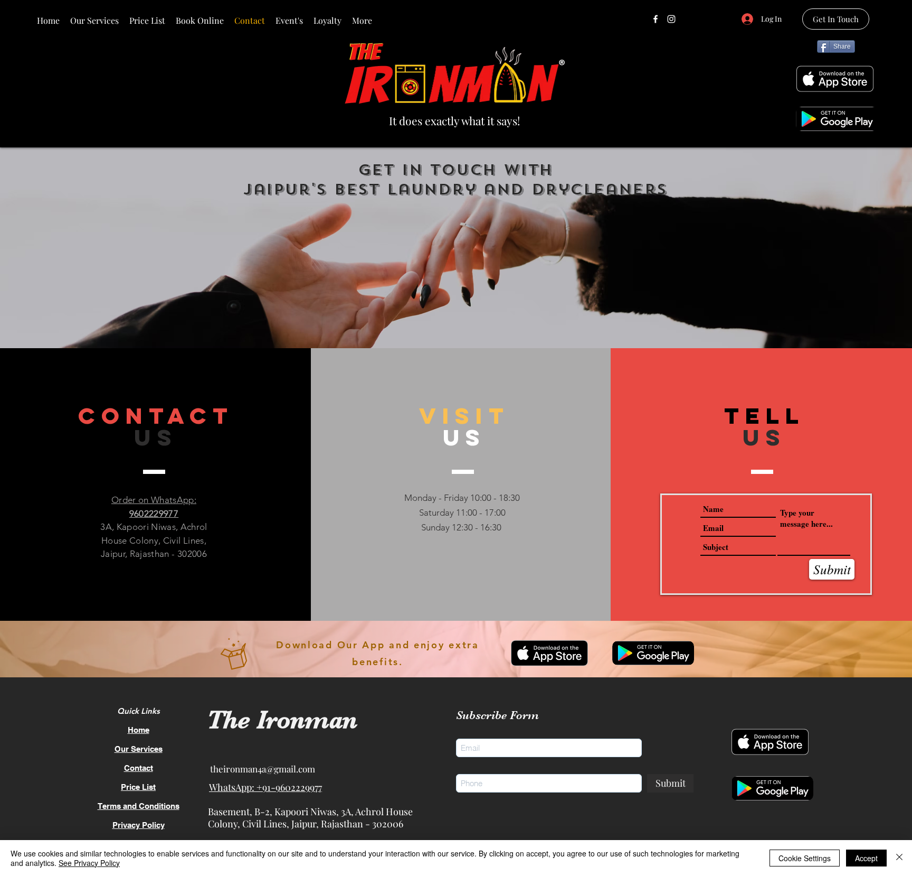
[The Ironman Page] (655, 19)
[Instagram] (671, 19)
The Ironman (282, 719)
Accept (866, 858)
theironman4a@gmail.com (262, 769)
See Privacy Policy (89, 863)
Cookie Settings (804, 858)
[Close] (899, 858)
